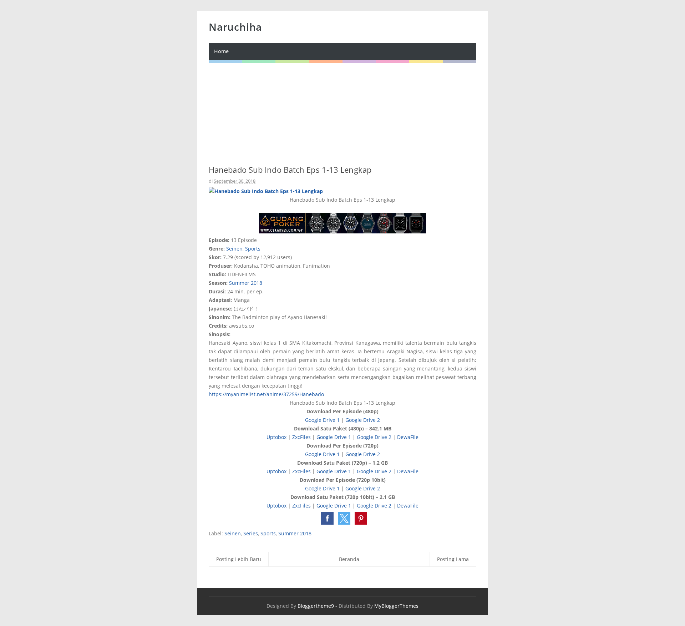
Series (250, 533)
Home (221, 51)
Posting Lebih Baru (238, 559)
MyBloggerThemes (396, 605)
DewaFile (407, 437)
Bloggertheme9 (316, 605)
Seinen (234, 248)
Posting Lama (453, 559)
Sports (252, 248)
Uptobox (276, 437)
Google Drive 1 (322, 420)
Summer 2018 (245, 282)
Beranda (349, 559)
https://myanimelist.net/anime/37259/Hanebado (266, 394)
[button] (327, 518)
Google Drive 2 (362, 420)
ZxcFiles (301, 437)
